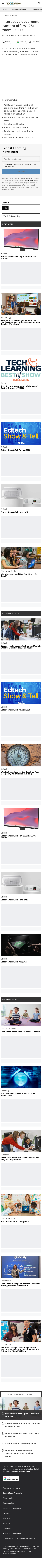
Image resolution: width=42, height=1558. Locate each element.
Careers (6, 1513)
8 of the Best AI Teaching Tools (20, 1443)
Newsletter (35, 42)
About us (6, 1523)
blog (5, 208)
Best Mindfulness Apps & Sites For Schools (22, 1415)
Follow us (23, 42)
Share (8, 42)
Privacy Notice (33, 180)
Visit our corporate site (20, 1471)
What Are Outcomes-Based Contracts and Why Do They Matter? (19, 1453)
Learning (6, 15)
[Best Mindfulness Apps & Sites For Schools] (21, 1408)
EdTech (14, 15)
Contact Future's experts (12, 1493)
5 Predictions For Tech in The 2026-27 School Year (22, 1425)
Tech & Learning (11, 35)
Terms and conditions (11, 1488)
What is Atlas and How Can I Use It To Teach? (22, 1435)
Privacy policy (8, 1498)
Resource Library (19, 9)
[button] (2, 3)
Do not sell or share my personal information (20, 1538)
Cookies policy (8, 1503)
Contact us (7, 1528)
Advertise (6, 1518)
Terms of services (30, 178)
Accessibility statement (12, 1508)
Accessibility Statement (12, 1533)
